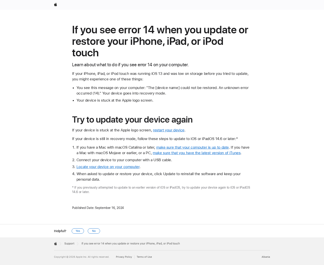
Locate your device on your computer (108, 167)
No (94, 231)
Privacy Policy (124, 257)
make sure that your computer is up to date (192, 147)
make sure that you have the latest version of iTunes (197, 153)
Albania (266, 257)
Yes (78, 231)
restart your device (168, 130)
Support (69, 243)
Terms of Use (144, 257)
